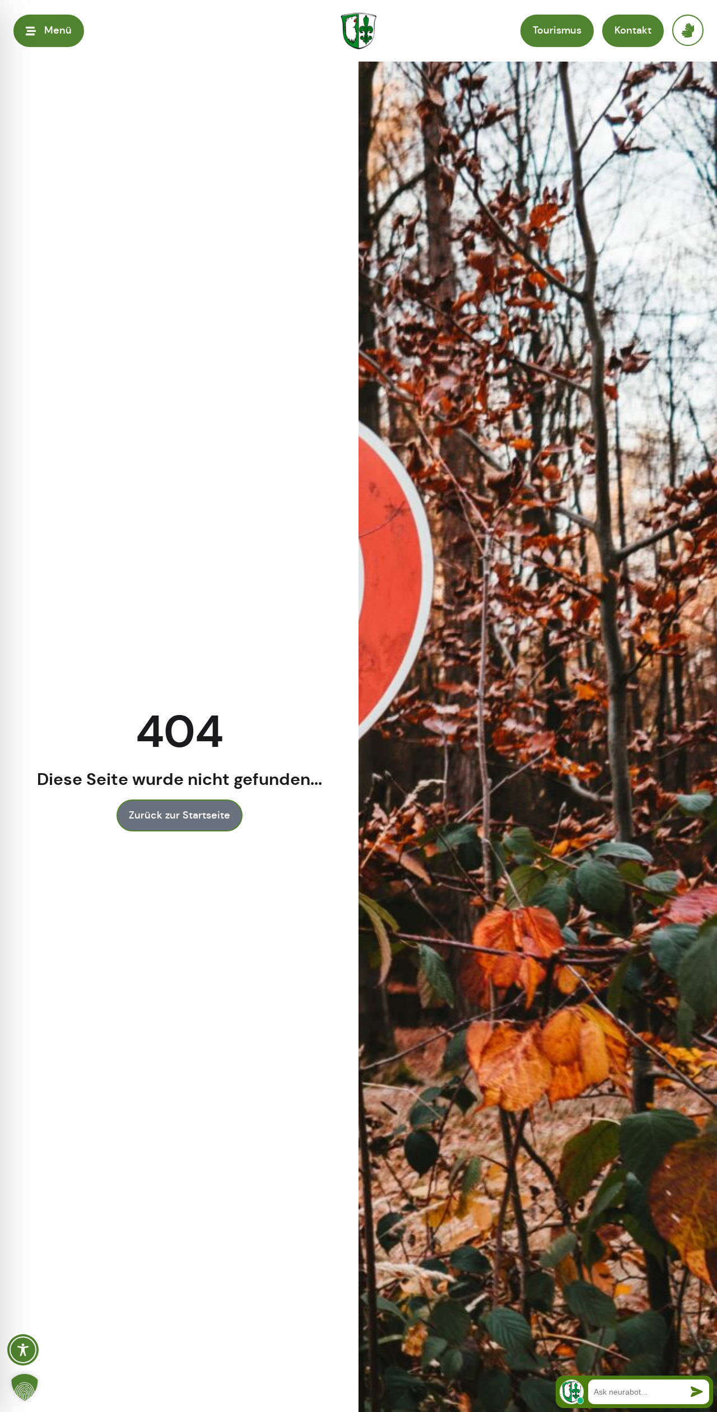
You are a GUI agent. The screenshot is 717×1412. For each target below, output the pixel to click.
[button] (24, 1387)
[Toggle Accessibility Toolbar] (23, 1349)
